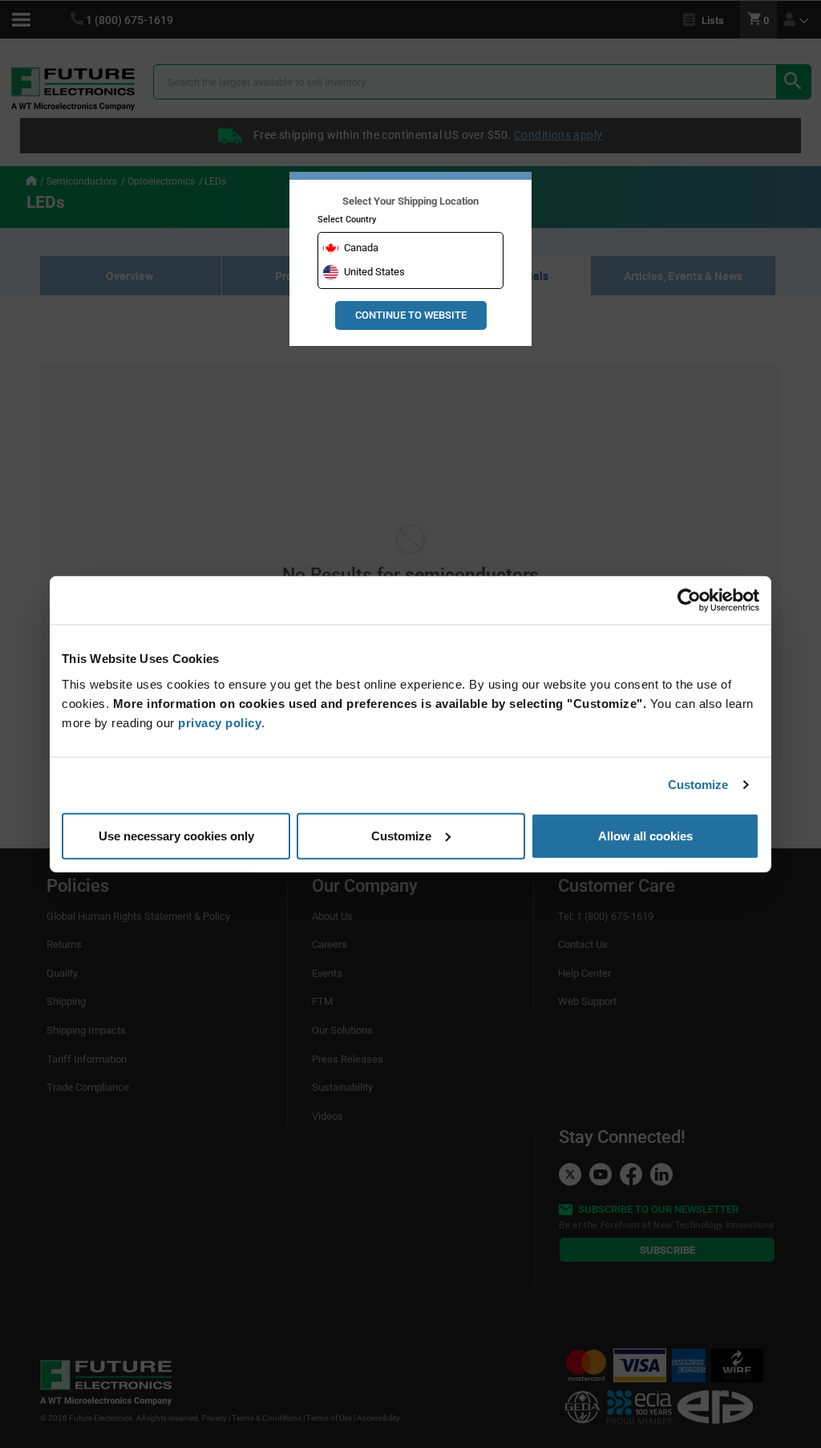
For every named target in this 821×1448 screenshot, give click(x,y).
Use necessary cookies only (176, 835)
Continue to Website (411, 315)
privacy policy (219, 722)
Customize (698, 784)
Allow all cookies (645, 835)
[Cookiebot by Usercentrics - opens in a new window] (689, 600)
